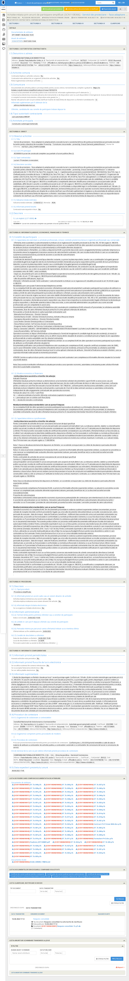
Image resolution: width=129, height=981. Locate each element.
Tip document (15, 888)
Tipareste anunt (109, 9)
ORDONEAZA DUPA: (17, 908)
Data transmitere (46, 888)
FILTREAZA (120, 899)
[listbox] (23, 891)
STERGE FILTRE (118, 903)
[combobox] (43, 891)
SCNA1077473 (17, 41)
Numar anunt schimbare (20, 950)
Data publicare (46, 950)
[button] (49, 891)
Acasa (19, 3)
